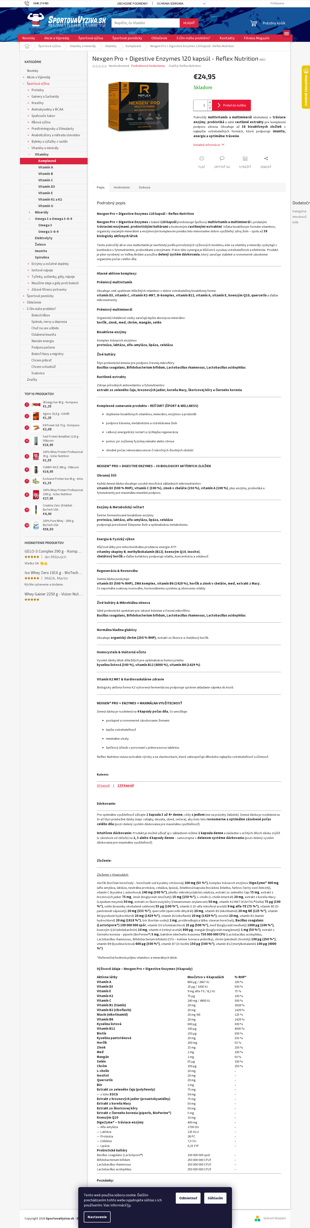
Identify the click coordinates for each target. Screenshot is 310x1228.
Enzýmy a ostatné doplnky (50, 264)
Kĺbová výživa (40, 122)
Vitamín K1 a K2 (50, 199)
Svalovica (38, 373)
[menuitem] (28, 38)
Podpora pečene (43, 347)
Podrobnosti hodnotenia (148, 66)
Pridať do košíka (234, 105)
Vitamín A (45, 167)
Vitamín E (45, 193)
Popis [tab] (101, 187)
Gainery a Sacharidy (45, 96)
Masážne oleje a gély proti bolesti (55, 283)
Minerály (41, 212)
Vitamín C (45, 180)
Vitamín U (45, 206)
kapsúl (105, 785)
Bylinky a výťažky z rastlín (49, 141)
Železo (40, 244)
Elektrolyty (44, 238)
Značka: (184, 66)
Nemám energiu (42, 341)
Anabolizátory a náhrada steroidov (55, 135)
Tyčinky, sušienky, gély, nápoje (53, 276)
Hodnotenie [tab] (122, 187)
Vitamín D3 (46, 186)
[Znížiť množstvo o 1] (209, 108)
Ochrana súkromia (170, 4)
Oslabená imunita (43, 334)
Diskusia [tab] (144, 187)
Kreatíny (37, 103)
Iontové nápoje (42, 270)
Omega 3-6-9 (48, 231)
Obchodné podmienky (132, 4)
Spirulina (42, 257)
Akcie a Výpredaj (38, 77)
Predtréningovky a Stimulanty (52, 128)
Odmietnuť (188, 1198)
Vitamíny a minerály (45, 148)
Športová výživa (38, 83)
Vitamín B (45, 173)
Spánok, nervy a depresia (49, 321)
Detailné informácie (206, 145)
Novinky (32, 70)
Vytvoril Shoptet (274, 1218)
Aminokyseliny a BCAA (47, 109)
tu (129, 1205)
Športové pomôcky (40, 296)
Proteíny (37, 90)
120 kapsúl (125, 785)
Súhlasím (215, 1198)
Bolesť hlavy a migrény (47, 354)
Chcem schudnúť (43, 366)
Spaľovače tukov (43, 116)
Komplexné (47, 161)
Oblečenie (34, 302)
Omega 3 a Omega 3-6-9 (53, 218)
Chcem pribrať (41, 360)
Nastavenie (97, 1216)
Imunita (41, 251)
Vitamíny (42, 154)
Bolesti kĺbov (40, 315)
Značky (32, 379)
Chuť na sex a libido (45, 328)
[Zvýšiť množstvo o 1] (209, 102)
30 (98, 785)
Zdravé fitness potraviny (49, 289)
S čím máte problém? (41, 309)
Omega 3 (45, 225)
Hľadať (189, 23)
